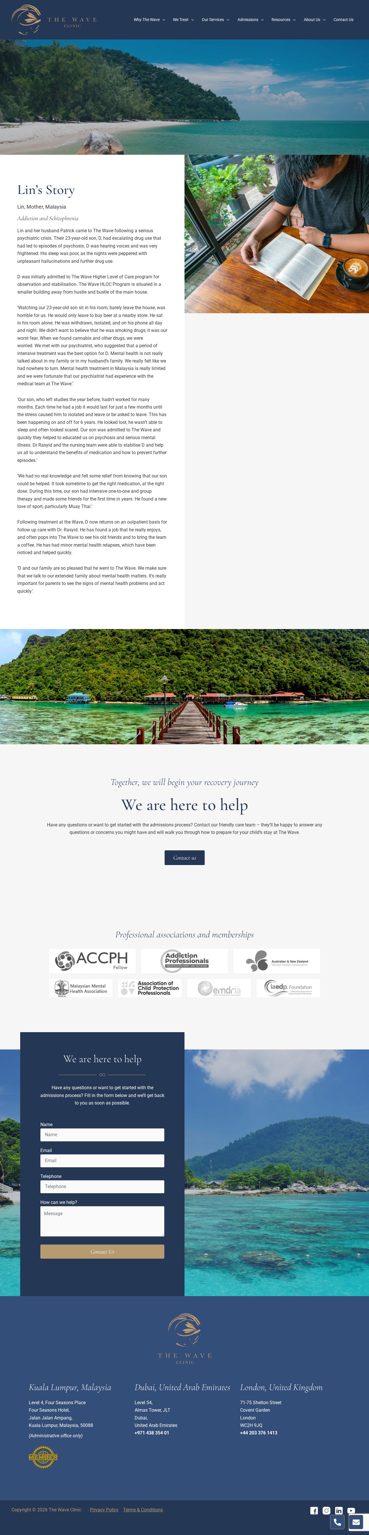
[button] (162, 20)
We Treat (181, 19)
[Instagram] (326, 1510)
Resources (281, 19)
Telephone (50, 1176)
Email (46, 1150)
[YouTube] (351, 1510)
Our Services (213, 19)
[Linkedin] (338, 1510)
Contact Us (343, 19)
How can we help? (58, 1202)
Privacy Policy (104, 1510)
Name (46, 1124)
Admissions (248, 19)
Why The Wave (147, 19)
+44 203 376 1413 (258, 1433)
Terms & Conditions (143, 1510)
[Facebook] (314, 1510)
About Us (312, 19)
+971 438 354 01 (152, 1433)
